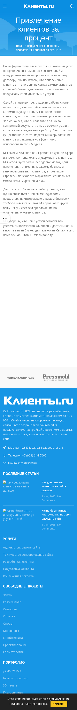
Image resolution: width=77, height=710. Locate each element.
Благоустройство (15, 678)
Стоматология (13, 652)
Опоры (8, 623)
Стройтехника (13, 638)
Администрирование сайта (21, 547)
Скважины (10, 609)
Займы (7, 595)
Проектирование (15, 645)
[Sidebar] (5, 218)
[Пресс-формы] (56, 378)
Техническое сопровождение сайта (28, 555)
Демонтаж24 (12, 671)
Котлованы (11, 631)
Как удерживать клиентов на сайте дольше (54, 486)
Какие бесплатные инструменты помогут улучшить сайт (56, 514)
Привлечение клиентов (42, 45)
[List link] (38, 455)
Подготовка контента (18, 569)
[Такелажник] (21, 377)
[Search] (72, 6)
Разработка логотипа (18, 562)
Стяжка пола (12, 602)
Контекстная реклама (18, 576)
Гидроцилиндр (13, 692)
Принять (59, 704)
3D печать (10, 685)
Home (19, 45)
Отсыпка (9, 616)
